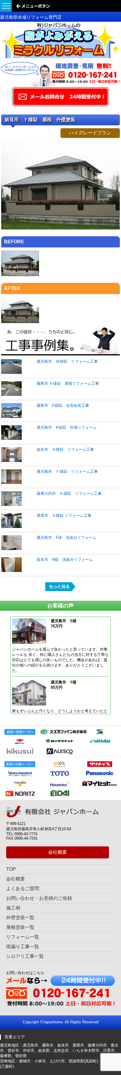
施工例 (13, 907)
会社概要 (57, 852)
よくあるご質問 (22, 888)
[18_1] (20, 275)
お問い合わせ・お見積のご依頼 (39, 898)
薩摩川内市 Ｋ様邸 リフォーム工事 (69, 493)
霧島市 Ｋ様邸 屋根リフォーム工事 (68, 383)
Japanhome (53, 1022)
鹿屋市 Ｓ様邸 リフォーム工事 (64, 515)
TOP (11, 869)
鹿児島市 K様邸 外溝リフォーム (67, 427)
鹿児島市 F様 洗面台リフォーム (66, 537)
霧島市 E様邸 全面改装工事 (63, 405)
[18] (60, 228)
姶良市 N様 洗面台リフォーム (65, 559)
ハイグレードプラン (90, 132)
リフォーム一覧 (22, 936)
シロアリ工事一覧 (25, 956)
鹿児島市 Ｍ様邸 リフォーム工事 (67, 361)
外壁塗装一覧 (20, 917)
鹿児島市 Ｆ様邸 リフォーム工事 (67, 471)
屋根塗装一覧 (20, 927)
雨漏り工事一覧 (22, 946)
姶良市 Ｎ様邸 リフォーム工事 (65, 449)
